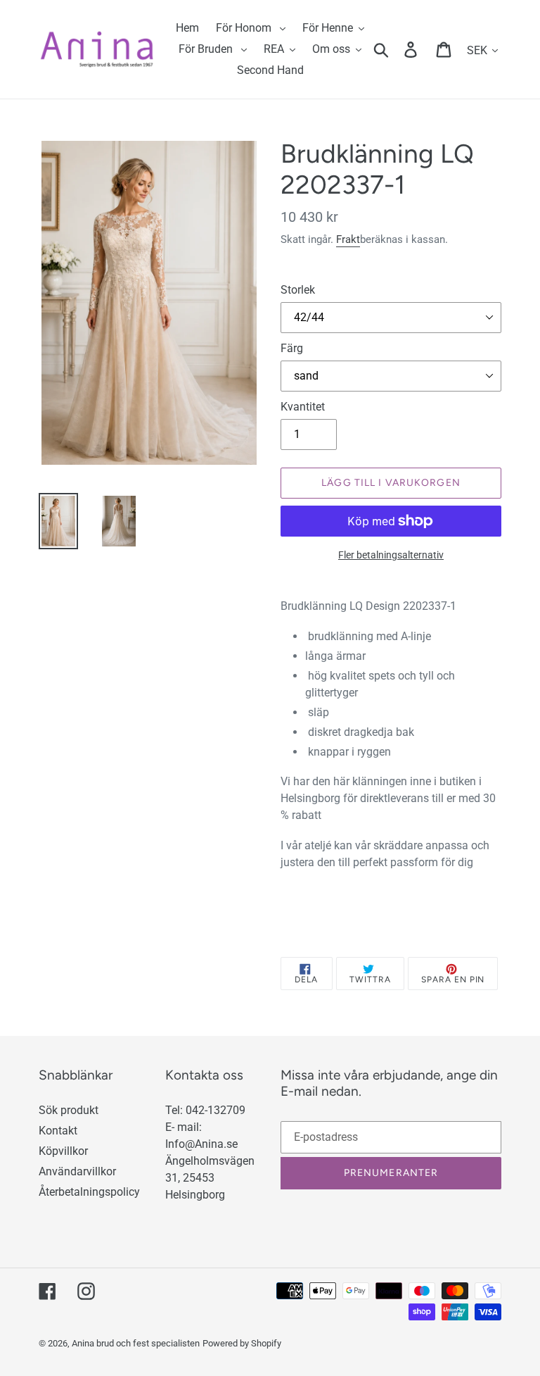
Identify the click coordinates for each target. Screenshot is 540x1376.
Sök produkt (68, 1110)
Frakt (348, 239)
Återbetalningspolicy (89, 1192)
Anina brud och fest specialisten (136, 1343)
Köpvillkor (63, 1151)
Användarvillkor (77, 1171)
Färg (292, 348)
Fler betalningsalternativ (391, 555)
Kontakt (58, 1130)
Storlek (298, 289)
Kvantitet (303, 406)
